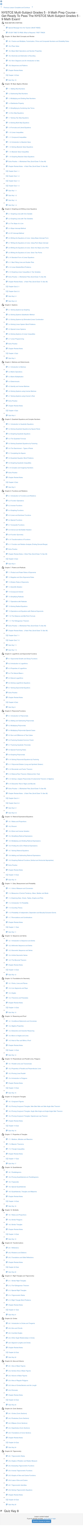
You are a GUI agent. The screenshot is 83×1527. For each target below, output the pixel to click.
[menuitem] (1, 5)
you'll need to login (50, 1519)
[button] (1, 2)
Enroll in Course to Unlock (41, 1521)
